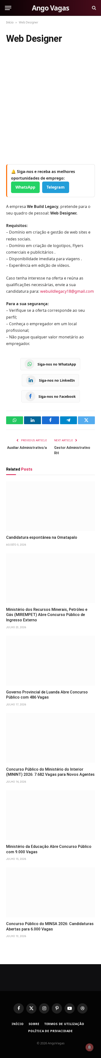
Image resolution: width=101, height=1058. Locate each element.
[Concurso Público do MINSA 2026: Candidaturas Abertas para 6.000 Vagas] (50, 892)
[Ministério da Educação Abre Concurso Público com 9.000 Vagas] (50, 815)
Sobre (34, 1024)
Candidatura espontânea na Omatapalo (41, 537)
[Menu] (8, 7)
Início (9, 22)
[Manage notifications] (89, 1047)
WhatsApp (25, 187)
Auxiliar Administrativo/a (27, 448)
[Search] (93, 7)
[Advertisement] (50, 105)
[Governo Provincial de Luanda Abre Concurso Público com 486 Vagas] (50, 661)
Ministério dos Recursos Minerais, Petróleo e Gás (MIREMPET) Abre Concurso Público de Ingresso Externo (46, 615)
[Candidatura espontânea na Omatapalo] (50, 506)
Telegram (56, 187)
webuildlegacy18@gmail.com (67, 291)
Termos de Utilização (64, 1024)
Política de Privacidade (50, 1031)
